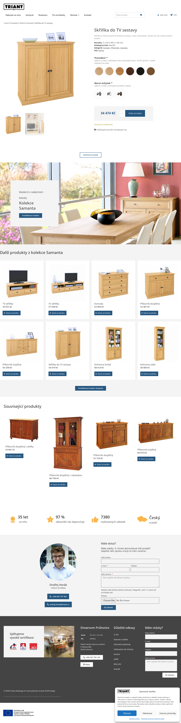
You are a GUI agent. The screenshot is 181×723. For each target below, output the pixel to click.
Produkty (14, 23)
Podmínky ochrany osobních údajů (152, 719)
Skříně (22, 23)
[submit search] (141, 15)
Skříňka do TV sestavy (60, 364)
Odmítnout (147, 713)
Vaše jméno (106, 558)
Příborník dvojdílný (150, 303)
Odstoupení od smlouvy (123, 649)
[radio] (99, 71)
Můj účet (117, 664)
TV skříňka (8, 303)
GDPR (116, 659)
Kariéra (117, 654)
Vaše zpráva (106, 574)
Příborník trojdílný (12, 364)
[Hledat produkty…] (129, 15)
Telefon (134, 566)
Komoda (98, 303)
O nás (116, 634)
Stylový (101, 50)
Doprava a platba (121, 639)
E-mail (104, 566)
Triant (6, 23)
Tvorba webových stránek (34, 691)
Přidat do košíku (135, 113)
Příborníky (115, 48)
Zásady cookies (134, 719)
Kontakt (117, 669)
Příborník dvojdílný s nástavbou (65, 475)
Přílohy (104, 596)
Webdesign (19, 691)
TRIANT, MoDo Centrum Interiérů (92, 644)
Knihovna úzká (147, 364)
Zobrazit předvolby (167, 713)
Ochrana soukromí (45, 696)
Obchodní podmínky (122, 644)
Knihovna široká (102, 364)
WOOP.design (50, 691)
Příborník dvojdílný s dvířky (19, 446)
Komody (30, 23)
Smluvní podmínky (55, 696)
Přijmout (127, 713)
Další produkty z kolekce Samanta (31, 252)
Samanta (124, 48)
